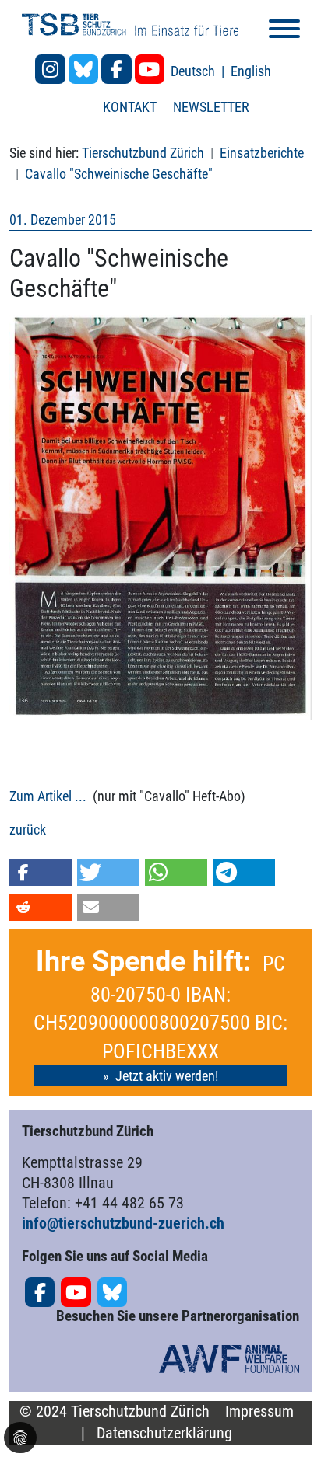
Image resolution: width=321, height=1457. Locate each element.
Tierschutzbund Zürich (143, 153)
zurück (27, 829)
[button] (40, 872)
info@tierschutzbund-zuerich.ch (123, 1223)
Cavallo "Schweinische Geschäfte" (119, 174)
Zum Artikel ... (47, 796)
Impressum (259, 1411)
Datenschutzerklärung (164, 1433)
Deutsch (194, 71)
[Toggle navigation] (284, 31)
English (251, 71)
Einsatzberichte (262, 153)
